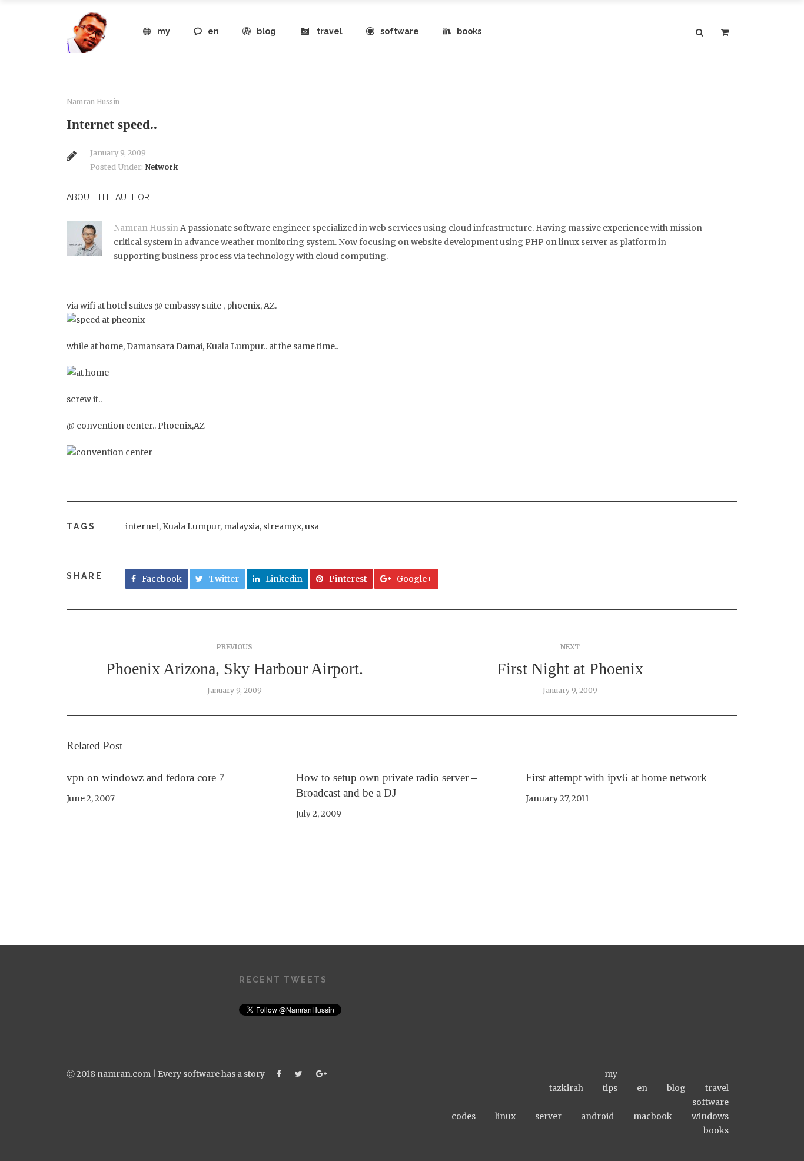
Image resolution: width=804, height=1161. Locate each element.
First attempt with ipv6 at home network (616, 777)
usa (312, 526)
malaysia (242, 526)
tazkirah (566, 1088)
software (399, 31)
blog (266, 31)
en (213, 31)
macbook (652, 1116)
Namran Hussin (93, 102)
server (548, 1116)
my (163, 31)
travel (330, 31)
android (597, 1116)
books (469, 31)
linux (505, 1116)
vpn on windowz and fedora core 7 (146, 777)
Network (161, 167)
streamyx (282, 526)
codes (463, 1116)
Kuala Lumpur (191, 526)
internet (142, 526)
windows (710, 1116)
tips (610, 1088)
